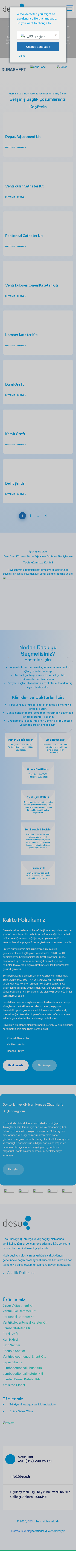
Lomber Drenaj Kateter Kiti (21, 1379)
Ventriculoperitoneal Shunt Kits (24, 1356)
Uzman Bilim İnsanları (21, 740)
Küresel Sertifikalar (38, 769)
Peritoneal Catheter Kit (24, 235)
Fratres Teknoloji (21, 1531)
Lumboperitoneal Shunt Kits (22, 1368)
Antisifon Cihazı (14, 1385)
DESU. (31, 1521)
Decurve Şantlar (14, 1351)
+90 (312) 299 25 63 (35, 1461)
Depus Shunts (12, 1362)
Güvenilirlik (38, 868)
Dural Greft (14, 384)
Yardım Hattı (25, 1457)
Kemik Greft (15, 434)
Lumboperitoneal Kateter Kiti (23, 1373)
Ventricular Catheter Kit (24, 186)
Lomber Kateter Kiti (21, 334)
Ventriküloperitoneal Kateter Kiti (31, 285)
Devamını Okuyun (15, 147)
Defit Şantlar (15, 483)
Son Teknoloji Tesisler (38, 830)
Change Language (38, 47)
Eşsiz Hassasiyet (55, 740)
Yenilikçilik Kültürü (38, 797)
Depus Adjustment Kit (23, 136)
